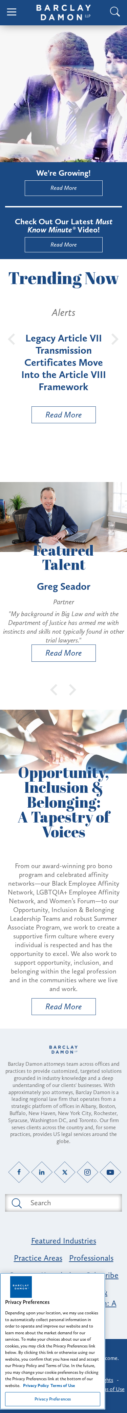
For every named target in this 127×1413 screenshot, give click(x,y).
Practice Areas (38, 1258)
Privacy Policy (36, 1385)
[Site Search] (115, 13)
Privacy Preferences (53, 1399)
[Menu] (11, 13)
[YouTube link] (110, 1172)
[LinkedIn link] (41, 1172)
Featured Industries (63, 1240)
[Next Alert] (115, 338)
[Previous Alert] (11, 338)
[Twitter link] (64, 1172)
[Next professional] (72, 689)
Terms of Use (110, 1389)
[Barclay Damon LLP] (63, 12)
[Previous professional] (54, 689)
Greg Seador (63, 586)
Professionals (91, 1258)
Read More (63, 188)
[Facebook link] (19, 1172)
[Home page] (63, 1049)
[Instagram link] (87, 1172)
